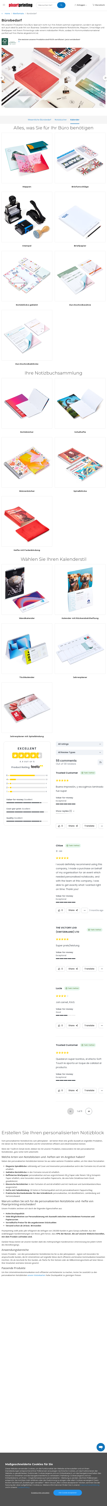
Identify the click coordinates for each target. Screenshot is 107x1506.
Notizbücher (61, 120)
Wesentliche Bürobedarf (39, 120)
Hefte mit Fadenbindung (27, 550)
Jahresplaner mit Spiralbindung (27, 736)
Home (7, 13)
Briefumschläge (80, 187)
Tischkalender (27, 677)
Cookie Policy (23, 1487)
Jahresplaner (80, 677)
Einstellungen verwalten (40, 1493)
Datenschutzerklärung (89, 1485)
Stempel (26, 246)
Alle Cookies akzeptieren (68, 1493)
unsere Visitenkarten (36, 1275)
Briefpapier (80, 246)
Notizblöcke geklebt (27, 305)
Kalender (74, 120)
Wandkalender (27, 618)
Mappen (27, 187)
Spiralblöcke (80, 491)
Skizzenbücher (27, 491)
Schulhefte (80, 432)
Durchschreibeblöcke (26, 364)
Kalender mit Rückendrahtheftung (80, 618)
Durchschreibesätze (80, 305)
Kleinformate (18, 13)
